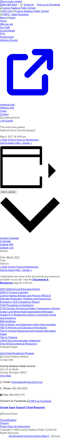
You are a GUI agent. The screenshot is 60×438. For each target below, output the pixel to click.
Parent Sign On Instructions (15, 426)
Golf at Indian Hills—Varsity (16, 143)
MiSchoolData (8, 321)
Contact (4, 114)
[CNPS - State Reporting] (14, 14)
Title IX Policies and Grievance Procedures (23, 327)
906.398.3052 (9, 4)
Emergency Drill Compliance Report (19, 302)
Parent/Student (8, 420)
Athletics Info (7, 108)
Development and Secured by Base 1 (29, 436)
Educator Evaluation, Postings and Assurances (25, 298)
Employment (7, 37)
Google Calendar (9, 238)
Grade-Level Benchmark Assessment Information (26, 311)
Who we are (6, 24)
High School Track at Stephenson (19, 140)
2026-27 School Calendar (14, 292)
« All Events (6, 121)
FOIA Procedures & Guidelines (17, 305)
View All (18, 343)
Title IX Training (8, 337)
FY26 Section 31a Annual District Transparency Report (30, 308)
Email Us (29, 4)
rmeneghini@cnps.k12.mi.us (26, 382)
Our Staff (5, 27)
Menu (3, 17)
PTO (2, 33)
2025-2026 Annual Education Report (20, 289)
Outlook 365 (6, 244)
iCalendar (5, 241)
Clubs (3, 111)
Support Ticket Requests (30, 407)
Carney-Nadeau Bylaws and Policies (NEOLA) (25, 295)
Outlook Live (7, 247)
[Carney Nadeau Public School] (18, 8)
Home (3, 21)
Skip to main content (11, 1)
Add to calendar (8, 192)
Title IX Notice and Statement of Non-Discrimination (28, 324)
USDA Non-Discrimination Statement (20, 340)
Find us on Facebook (48, 4)
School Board (7, 30)
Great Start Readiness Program (17, 353)
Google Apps (7, 407)
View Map (5, 375)
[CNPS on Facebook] (39, 401)
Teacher (4, 423)
